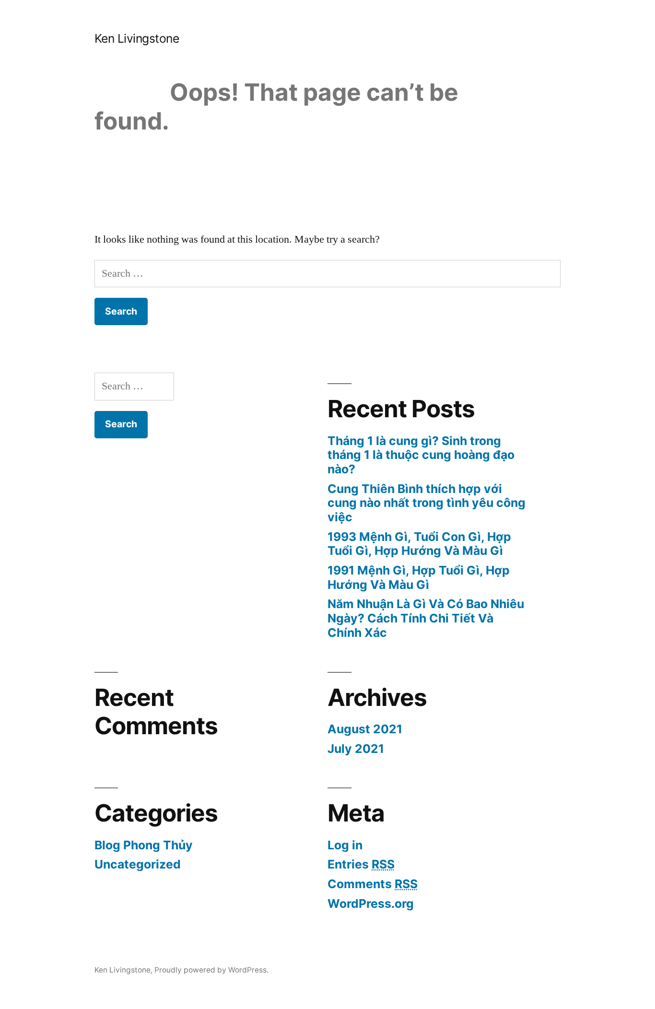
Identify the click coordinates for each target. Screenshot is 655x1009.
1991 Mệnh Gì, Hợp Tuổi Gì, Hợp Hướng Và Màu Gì (419, 577)
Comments (373, 884)
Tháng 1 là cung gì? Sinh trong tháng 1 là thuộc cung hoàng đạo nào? (421, 455)
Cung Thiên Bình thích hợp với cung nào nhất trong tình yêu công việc (427, 502)
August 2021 (365, 729)
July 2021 (356, 748)
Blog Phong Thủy (143, 845)
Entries (361, 864)
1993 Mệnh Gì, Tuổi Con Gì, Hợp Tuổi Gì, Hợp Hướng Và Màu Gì (419, 543)
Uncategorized (137, 864)
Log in (345, 845)
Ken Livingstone (136, 38)
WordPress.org (371, 903)
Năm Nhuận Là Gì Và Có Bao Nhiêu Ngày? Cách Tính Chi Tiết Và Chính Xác (426, 618)
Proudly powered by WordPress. (211, 969)
